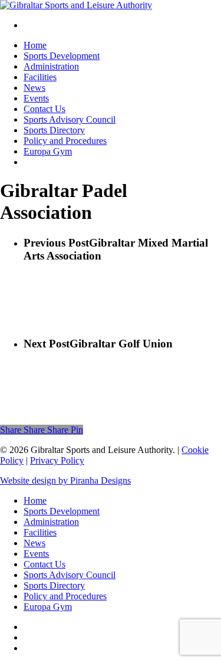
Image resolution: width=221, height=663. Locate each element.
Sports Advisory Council (70, 575)
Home (35, 500)
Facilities (40, 532)
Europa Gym (48, 607)
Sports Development (62, 511)
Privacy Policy (57, 460)
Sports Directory (54, 585)
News (34, 543)
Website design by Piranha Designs (65, 480)
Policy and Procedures (65, 596)
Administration (51, 522)
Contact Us (44, 564)
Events (36, 554)
